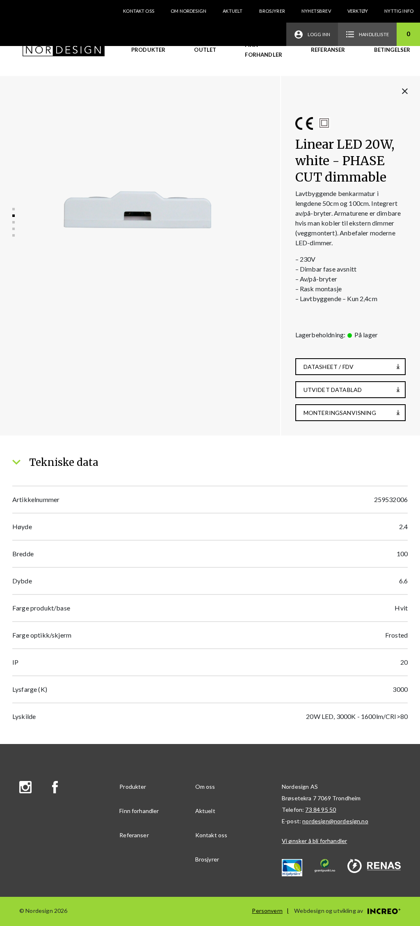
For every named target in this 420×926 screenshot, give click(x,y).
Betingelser (392, 49)
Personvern (267, 910)
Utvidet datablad (333, 389)
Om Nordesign (188, 11)
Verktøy (357, 11)
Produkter (148, 49)
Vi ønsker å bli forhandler (314, 840)
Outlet (205, 49)
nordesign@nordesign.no (335, 821)
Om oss (205, 786)
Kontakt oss (138, 11)
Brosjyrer (272, 11)
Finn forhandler (263, 49)
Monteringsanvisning (340, 412)
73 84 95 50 (320, 809)
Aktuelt (232, 11)
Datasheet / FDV (329, 366)
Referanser (328, 49)
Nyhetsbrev (316, 11)
